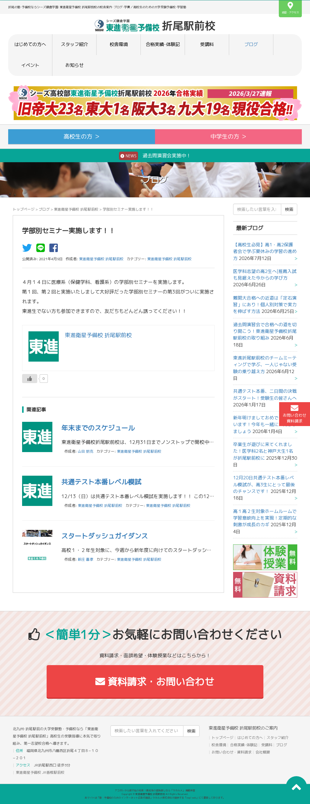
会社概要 (263, 752)
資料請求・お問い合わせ (159, 681)
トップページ (24, 209)
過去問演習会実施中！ (157, 155)
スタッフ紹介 (74, 44)
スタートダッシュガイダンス (104, 535)
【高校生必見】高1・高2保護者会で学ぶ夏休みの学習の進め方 (265, 251)
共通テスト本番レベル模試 (101, 481)
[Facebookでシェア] (55, 249)
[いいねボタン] (29, 378)
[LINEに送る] (42, 249)
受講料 (207, 44)
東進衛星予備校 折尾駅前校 (76, 209)
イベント (30, 65)
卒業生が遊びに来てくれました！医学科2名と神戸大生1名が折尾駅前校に (263, 451)
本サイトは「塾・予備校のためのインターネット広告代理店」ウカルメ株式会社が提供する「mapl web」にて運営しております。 (155, 797)
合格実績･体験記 (163, 44)
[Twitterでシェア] (28, 249)
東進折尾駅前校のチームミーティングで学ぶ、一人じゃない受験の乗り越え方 (265, 365)
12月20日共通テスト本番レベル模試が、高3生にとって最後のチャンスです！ (264, 484)
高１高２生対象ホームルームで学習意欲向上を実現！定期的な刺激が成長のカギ (265, 518)
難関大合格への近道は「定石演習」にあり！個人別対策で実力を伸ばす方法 (265, 305)
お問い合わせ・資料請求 (232, 752)
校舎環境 (119, 44)
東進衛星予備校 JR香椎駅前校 (40, 772)
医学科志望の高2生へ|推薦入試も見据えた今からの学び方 (264, 274)
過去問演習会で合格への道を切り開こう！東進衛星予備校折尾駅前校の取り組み (265, 331)
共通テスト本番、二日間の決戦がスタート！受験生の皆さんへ (265, 394)
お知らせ (74, 65)
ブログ (251, 44)
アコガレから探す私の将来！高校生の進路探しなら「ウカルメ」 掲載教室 (155, 790)
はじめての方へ (30, 44)
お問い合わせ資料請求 (294, 418)
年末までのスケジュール (98, 427)
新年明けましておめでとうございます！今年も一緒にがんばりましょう (265, 425)
